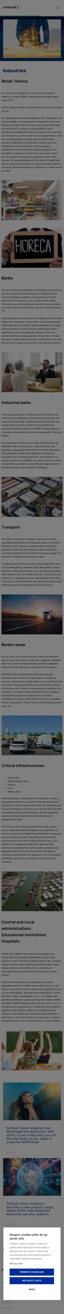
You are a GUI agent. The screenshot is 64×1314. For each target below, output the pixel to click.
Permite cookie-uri (32, 1272)
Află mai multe (16, 1263)
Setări (32, 1289)
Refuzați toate (31, 1280)
